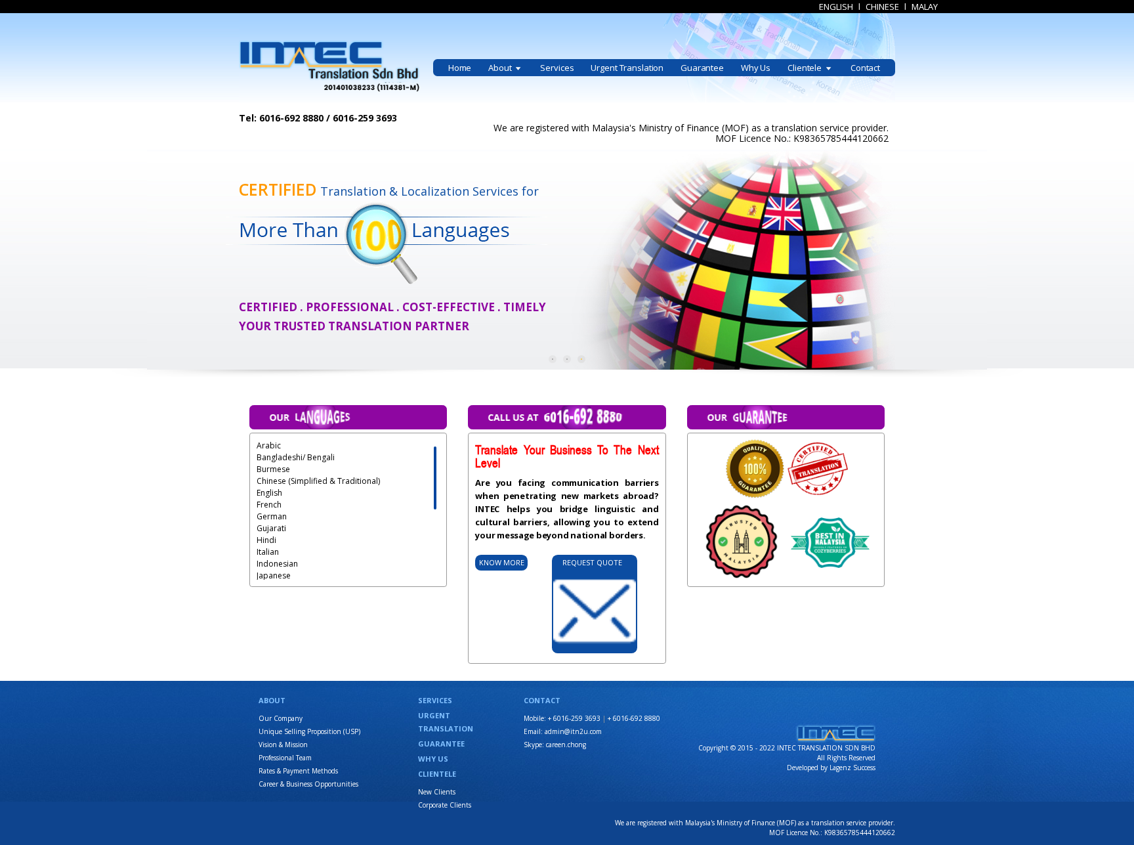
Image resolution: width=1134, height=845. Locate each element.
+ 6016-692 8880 (634, 718)
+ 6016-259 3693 (574, 718)
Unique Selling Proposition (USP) (309, 731)
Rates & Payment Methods (298, 770)
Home (459, 68)
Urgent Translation (627, 68)
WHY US (433, 759)
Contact (865, 68)
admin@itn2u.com (573, 731)
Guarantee (702, 68)
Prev (164, 260)
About (500, 68)
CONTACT (542, 700)
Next (969, 260)
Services (557, 68)
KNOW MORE (501, 562)
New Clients (436, 791)
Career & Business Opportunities (308, 784)
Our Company (281, 718)
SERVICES (435, 700)
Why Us (755, 68)
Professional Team (285, 757)
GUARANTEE (441, 743)
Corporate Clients (444, 805)
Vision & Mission (283, 744)
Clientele (806, 68)
